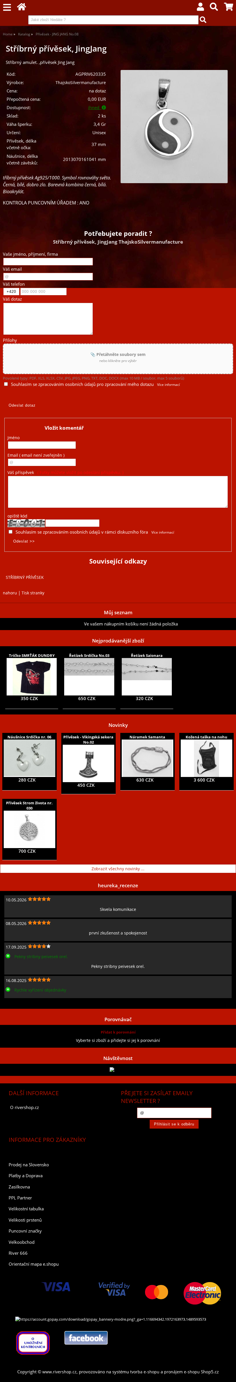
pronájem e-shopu (182, 1372)
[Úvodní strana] (21, 8)
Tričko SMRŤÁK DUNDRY (32, 655)
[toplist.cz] (118, 1069)
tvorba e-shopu (144, 1372)
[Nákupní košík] (228, 8)
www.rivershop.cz (59, 1372)
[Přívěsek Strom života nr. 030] (29, 829)
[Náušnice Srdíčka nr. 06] (29, 758)
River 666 (18, 1253)
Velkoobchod (22, 1242)
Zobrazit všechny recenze (27, 1002)
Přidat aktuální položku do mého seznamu (43, 624)
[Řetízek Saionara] (147, 676)
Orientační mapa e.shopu (34, 1264)
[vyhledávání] (214, 8)
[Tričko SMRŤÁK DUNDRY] (31, 676)
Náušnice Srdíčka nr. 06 (29, 737)
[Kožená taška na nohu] (206, 758)
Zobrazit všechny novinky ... (118, 868)
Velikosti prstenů (25, 1220)
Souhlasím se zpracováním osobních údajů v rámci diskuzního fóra (82, 532)
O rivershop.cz (24, 1107)
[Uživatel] (200, 8)
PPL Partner (20, 1198)
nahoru (10, 593)
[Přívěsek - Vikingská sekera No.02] (88, 763)
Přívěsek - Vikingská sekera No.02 (88, 739)
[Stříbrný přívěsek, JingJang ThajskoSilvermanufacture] (174, 126)
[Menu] (7, 7)
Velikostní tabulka (26, 1209)
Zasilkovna (19, 1187)
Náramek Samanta (147, 737)
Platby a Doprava (26, 1176)
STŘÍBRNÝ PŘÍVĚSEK (25, 577)
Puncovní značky (25, 1231)
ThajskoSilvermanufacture (81, 82)
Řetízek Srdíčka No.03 (89, 655)
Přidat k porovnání (118, 1032)
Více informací (168, 384)
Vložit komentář (64, 427)
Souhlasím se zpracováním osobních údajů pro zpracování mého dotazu (82, 384)
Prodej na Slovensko (29, 1165)
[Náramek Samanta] (147, 758)
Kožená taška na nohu (206, 737)
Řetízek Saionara (147, 655)
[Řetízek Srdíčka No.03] (89, 676)
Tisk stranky (33, 593)
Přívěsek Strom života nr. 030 (29, 805)
